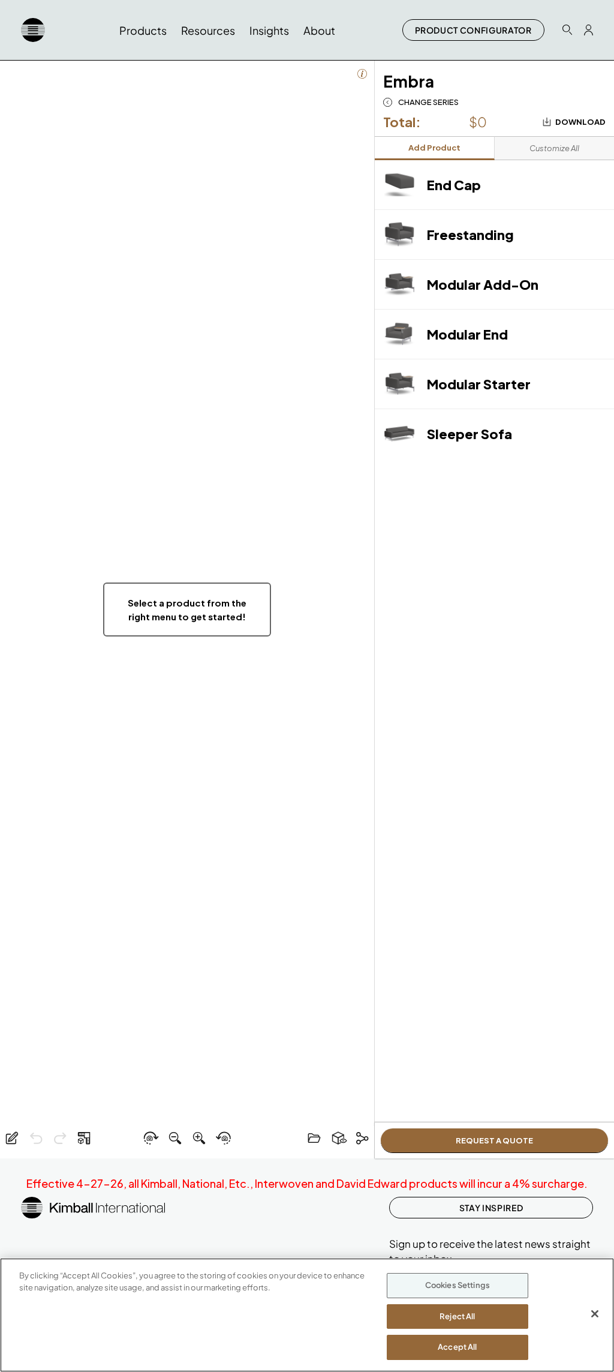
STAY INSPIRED (491, 1207)
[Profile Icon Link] (588, 30)
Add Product (434, 147)
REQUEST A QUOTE (494, 1140)
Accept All (457, 1347)
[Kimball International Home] (33, 30)
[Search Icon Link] (567, 30)
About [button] (319, 30)
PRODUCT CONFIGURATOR (473, 30)
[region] (307, 1315)
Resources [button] (208, 30)
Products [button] (143, 30)
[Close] (595, 1314)
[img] (187, 609)
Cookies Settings (457, 1285)
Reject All (457, 1316)
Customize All (554, 148)
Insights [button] (269, 30)
